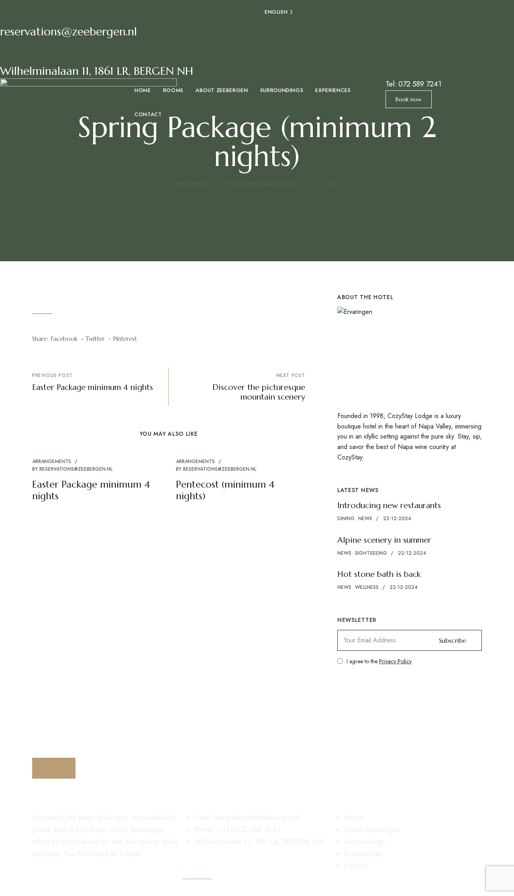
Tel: (413, 84)
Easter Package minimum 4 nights (91, 490)
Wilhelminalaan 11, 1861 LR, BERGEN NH (96, 71)
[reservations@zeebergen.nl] (10, 10)
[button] (409, 99)
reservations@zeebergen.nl (68, 32)
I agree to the (379, 661)
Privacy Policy (395, 661)
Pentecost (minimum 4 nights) (225, 490)
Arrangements (192, 184)
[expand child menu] (291, 8)
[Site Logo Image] (88, 113)
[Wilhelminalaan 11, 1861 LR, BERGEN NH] (10, 49)
